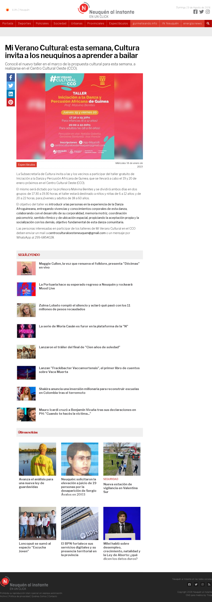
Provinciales (95, 23)
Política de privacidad (19, 596)
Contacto (52, 596)
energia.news (192, 23)
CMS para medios (194, 595)
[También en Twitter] (201, 11)
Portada (7, 23)
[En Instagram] (207, 11)
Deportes (24, 23)
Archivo (4, 596)
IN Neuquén (170, 23)
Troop (209, 595)
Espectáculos (118, 23)
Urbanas (77, 23)
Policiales (42, 23)
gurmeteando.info (145, 23)
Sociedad (60, 23)
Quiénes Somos (39, 596)
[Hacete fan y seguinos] (195, 11)
